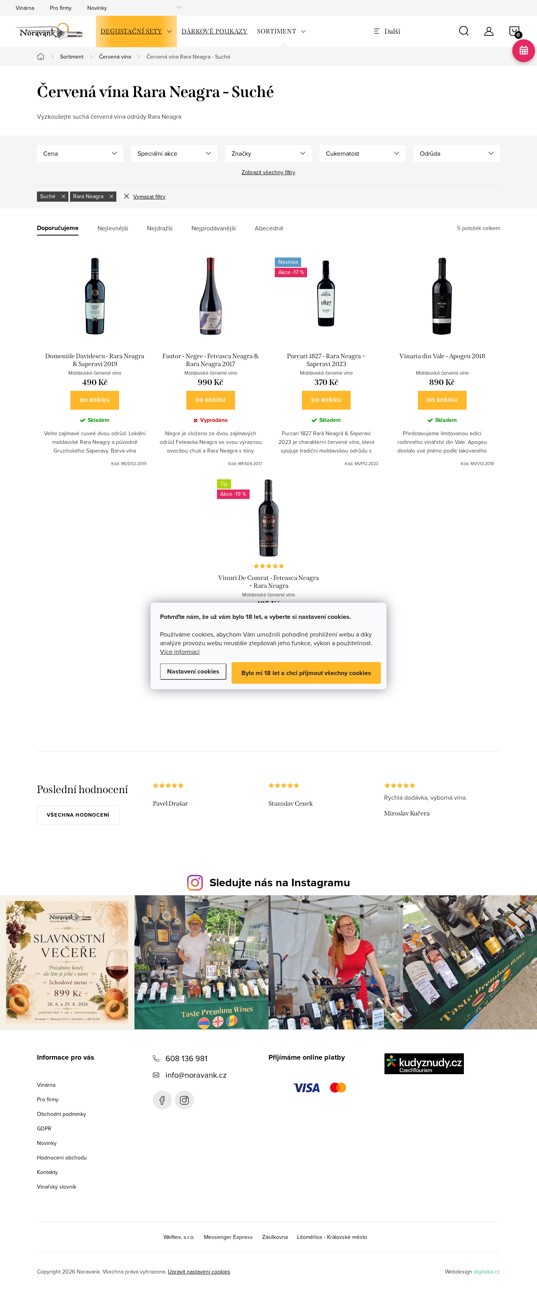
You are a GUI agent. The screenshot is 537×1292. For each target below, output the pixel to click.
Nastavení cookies (193, 671)
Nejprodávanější (213, 228)
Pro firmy (61, 8)
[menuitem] (136, 31)
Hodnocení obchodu (62, 1157)
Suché (48, 196)
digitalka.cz (487, 1271)
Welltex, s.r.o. (179, 1237)
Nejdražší (160, 228)
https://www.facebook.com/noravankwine (162, 1100)
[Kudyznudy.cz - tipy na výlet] (424, 1063)
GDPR (44, 1128)
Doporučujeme (58, 228)
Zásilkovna (275, 1237)
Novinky (97, 8)
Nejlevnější (112, 228)
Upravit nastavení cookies (199, 1271)
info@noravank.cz (196, 1074)
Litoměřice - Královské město (332, 1237)
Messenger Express (228, 1237)
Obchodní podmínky (61, 1114)
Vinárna (25, 8)
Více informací (180, 651)
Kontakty (47, 1172)
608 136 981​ (187, 1058)
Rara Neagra (89, 196)
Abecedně (269, 228)
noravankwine (184, 1100)
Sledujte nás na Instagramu (280, 882)
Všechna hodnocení (78, 815)
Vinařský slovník (56, 1187)
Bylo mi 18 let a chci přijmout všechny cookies (306, 672)
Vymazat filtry (149, 197)
